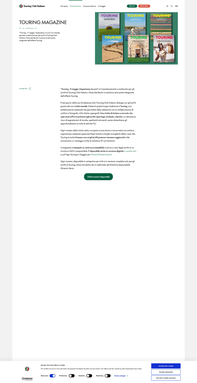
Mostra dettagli (120, 376)
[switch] (72, 375)
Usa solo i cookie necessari (166, 378)
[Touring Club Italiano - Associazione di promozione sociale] (32, 6)
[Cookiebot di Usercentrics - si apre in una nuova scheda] (27, 379)
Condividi (23, 88)
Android (107, 154)
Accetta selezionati (166, 372)
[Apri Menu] (176, 6)
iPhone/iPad (96, 154)
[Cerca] (172, 6)
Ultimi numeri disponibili (98, 176)
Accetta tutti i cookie (166, 366)
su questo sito (130, 151)
